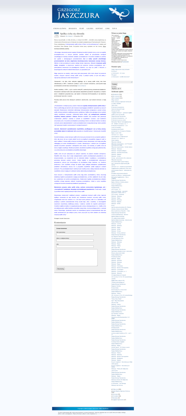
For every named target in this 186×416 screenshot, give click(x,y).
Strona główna (59, 28)
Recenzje (115, 394)
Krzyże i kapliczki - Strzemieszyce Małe (121, 362)
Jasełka (113, 278)
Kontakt (99, 28)
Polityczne (115, 389)
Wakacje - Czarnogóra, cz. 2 (118, 271)
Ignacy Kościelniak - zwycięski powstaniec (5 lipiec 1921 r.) (119, 192)
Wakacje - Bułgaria (116, 154)
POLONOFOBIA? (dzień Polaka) (120, 161)
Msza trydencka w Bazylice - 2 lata (120, 211)
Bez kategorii (116, 98)
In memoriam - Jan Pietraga (118, 383)
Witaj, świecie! (115, 100)
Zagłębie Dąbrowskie (118, 399)
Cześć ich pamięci (116, 127)
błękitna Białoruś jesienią (117, 216)
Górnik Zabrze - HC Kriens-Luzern (120, 347)
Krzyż (113, 205)
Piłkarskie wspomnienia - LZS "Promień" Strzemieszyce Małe (121, 144)
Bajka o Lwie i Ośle (116, 133)
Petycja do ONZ (115, 111)
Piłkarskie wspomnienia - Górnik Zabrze (121, 147)
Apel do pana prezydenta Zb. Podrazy (121, 207)
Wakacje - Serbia (115, 203)
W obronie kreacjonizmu (117, 107)
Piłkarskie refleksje (116, 142)
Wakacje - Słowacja (116, 148)
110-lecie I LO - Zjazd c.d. (118, 138)
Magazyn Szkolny (116, 286)
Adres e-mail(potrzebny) (62, 238)
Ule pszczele (114, 302)
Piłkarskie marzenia (116, 159)
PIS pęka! (113, 75)
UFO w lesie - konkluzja (117, 194)
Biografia (73, 28)
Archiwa (113, 87)
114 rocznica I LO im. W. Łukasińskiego (121, 277)
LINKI (107, 28)
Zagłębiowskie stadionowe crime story (121, 168)
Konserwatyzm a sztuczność (119, 289)
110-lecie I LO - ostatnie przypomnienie (121, 166)
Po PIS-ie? (114, 71)
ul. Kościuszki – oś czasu (118, 73)
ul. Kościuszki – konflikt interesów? (120, 76)
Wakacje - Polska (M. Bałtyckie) (119, 368)
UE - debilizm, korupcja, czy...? (119, 123)
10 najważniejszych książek (118, 275)
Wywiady (115, 398)
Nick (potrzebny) (60, 232)
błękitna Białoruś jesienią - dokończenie (121, 220)
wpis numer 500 (115, 247)
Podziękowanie (115, 327)
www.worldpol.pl (82, 85)
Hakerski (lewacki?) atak (117, 109)
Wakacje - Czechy (116, 223)
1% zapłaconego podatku (118, 218)
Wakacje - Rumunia (116, 200)
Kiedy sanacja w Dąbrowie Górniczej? (121, 101)
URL (57, 244)
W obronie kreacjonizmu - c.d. (119, 118)
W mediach (115, 396)
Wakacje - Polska (116, 245)
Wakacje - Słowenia (116, 273)
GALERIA (90, 28)
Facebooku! (125, 61)
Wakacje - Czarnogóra (117, 269)
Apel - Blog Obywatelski (117, 300)
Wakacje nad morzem (117, 385)
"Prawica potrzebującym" (118, 282)
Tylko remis (114, 105)
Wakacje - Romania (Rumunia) (119, 152)
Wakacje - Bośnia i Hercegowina (119, 267)
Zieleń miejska (115, 140)
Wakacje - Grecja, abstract (118, 233)
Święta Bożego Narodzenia (118, 116)
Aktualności (116, 94)
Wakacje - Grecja (116, 156)
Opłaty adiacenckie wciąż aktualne (120, 69)
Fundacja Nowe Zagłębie (117, 341)
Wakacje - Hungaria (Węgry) (118, 150)
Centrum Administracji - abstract (119, 214)
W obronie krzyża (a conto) (118, 120)
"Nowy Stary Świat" (116, 299)
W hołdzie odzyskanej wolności (119, 173)
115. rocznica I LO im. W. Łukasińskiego (121, 295)
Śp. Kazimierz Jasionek (117, 313)
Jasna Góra (114, 370)
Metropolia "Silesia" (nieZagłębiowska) (121, 122)
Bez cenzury (116, 96)
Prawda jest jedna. (116, 256)
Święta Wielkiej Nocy (116, 185)
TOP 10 (114, 28)
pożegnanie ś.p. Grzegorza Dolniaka (121, 131)
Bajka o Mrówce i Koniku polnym (119, 182)
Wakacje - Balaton (116, 360)
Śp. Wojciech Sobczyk (117, 236)
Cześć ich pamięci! (116, 184)
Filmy (81, 28)
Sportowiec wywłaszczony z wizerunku (121, 251)
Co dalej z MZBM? (116, 103)
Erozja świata (114, 288)
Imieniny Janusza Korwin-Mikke (119, 209)
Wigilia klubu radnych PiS (117, 280)
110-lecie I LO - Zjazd (117, 134)
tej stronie (99, 413)
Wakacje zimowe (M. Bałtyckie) (119, 379)
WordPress (105, 408)
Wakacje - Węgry (115, 198)
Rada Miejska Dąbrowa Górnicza (121, 391)
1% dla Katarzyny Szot (117, 238)
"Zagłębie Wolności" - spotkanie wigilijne (121, 112)
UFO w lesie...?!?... (116, 189)
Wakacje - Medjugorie (117, 358)
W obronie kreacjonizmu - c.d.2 (119, 125)
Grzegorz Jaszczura (92, 408)
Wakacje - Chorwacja (117, 266)
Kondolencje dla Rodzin (117, 129)
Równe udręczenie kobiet (118, 253)
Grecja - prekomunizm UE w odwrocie (121, 158)
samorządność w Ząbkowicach (119, 136)
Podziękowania (115, 187)
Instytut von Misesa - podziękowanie (120, 175)
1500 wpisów (114, 363)
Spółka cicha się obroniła (117, 114)
